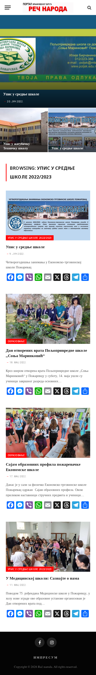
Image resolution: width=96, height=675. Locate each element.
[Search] (88, 7)
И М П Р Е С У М (45, 657)
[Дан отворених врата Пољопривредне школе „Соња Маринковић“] (48, 319)
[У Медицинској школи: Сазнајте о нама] (48, 546)
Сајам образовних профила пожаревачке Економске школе (43, 466)
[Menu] (8, 7)
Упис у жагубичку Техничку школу (16, 146)
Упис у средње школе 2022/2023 (30, 237)
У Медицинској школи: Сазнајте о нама (42, 578)
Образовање (16, 341)
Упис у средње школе (21, 94)
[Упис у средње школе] (48, 61)
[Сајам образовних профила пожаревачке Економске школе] (48, 433)
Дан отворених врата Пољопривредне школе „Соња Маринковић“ (46, 352)
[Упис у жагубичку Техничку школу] (24, 131)
